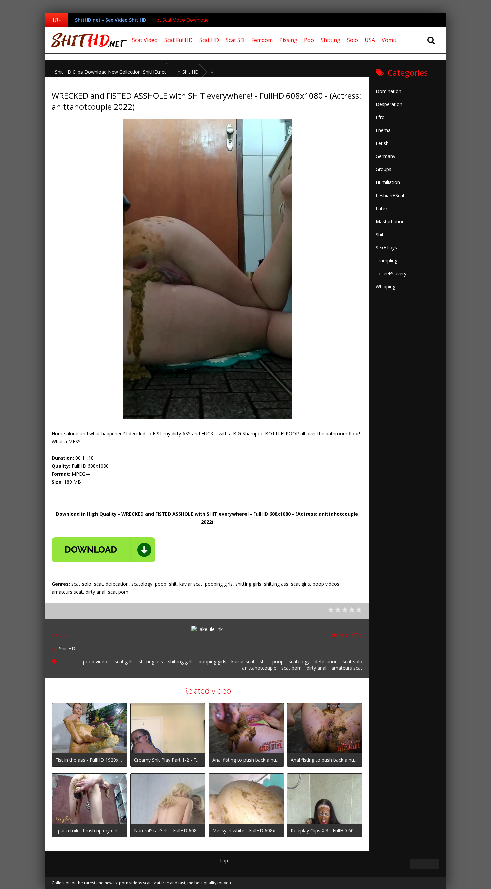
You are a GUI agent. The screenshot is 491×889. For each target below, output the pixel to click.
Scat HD (209, 40)
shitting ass (151, 661)
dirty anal (316, 668)
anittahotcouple (259, 668)
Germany (385, 156)
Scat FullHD (178, 40)
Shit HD (67, 648)
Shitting (330, 40)
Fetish (382, 143)
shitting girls (181, 661)
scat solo (352, 661)
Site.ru (87, 40)
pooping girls (212, 661)
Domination (388, 91)
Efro (380, 117)
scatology (299, 661)
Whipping (385, 286)
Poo (309, 40)
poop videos (96, 661)
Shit (380, 234)
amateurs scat (346, 668)
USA (370, 40)
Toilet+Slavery (391, 273)
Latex (382, 208)
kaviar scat (243, 661)
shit (263, 661)
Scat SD (235, 40)
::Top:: (223, 860)
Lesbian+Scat (390, 195)
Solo (352, 40)
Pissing (288, 40)
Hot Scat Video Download (181, 20)
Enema (383, 130)
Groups (383, 169)
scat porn (291, 668)
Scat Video (145, 40)
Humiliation (388, 182)
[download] (103, 549)
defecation (326, 661)
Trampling (386, 260)
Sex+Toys (386, 247)
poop (278, 661)
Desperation (389, 104)
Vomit (389, 40)
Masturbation (390, 221)
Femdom (262, 40)
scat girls (124, 661)
